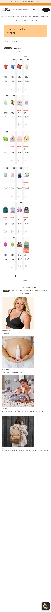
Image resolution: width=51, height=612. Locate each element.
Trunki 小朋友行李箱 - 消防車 (5, 78)
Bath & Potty (28, 290)
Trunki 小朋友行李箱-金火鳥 (26, 78)
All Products (8, 48)
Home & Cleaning (18, 20)
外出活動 (42, 16)
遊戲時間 (47, 16)
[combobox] (21, 9)
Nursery (36, 290)
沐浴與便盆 (35, 16)
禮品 (25, 20)
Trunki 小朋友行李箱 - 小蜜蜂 (12, 114)
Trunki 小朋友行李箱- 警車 (12, 78)
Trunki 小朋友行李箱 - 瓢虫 (19, 78)
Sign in (38, 9)
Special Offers (11, 16)
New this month (17, 48)
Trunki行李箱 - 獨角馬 (6, 113)
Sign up (46, 9)
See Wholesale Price (5, 89)
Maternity (6, 290)
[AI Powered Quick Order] (46, 606)
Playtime (20, 290)
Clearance (30, 20)
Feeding (13, 290)
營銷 (36, 20)
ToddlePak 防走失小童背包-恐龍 (12, 256)
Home (5, 41)
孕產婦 (22, 16)
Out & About (44, 290)
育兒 (26, 16)
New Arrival (4, 16)
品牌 (18, 16)
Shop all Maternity (25, 457)
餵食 (30, 16)
